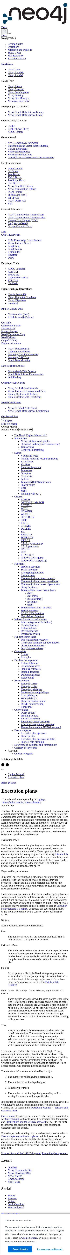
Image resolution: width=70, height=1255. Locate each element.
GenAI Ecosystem (10, 234)
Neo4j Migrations (17, 300)
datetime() (32, 595)
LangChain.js (15, 249)
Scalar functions (29, 569)
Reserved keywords (31, 467)
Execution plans (22, 730)
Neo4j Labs (14, 1181)
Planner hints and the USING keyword (41, 727)
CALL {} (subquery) (32, 543)
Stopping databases (31, 668)
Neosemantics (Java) (18, 314)
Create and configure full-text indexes (40, 642)
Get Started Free (9, 416)
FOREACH (27, 537)
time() (30, 604)
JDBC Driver (15, 177)
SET (23, 531)
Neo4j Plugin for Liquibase (22, 297)
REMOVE (26, 534)
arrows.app (13, 274)
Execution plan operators (33, 733)
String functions (29, 587)
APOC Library (15, 131)
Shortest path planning (32, 742)
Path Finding (14, 377)
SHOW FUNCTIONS (32, 558)
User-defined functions (32, 616)
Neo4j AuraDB (16, 72)
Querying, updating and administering (40, 444)
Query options (28, 712)
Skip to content (9, 423)
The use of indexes (30, 718)
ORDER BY (27, 517)
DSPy (11, 257)
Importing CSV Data (18, 357)
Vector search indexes (19, 151)
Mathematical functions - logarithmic (39, 581)
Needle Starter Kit (17, 294)
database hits (61, 854)
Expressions (27, 461)
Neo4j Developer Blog (13, 334)
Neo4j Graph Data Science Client (25, 115)
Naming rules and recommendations (39, 458)
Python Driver (15, 168)
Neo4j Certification (11, 402)
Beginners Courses (11, 343)
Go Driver (13, 171)
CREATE (26, 525)
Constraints (20, 651)
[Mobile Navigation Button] (9, 33)
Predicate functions (30, 566)
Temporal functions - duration (36, 607)
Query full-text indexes (32, 645)
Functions (19, 563)
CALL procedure (30, 546)
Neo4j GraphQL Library (20, 186)
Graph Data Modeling (19, 360)
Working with (31, 493)
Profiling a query (29, 715)
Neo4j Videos (8, 337)
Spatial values (28, 485)
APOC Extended (16, 268)
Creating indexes (29, 625)
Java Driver (14, 174)
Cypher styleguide (23, 753)
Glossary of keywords (25, 747)
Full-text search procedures (35, 639)
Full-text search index (25, 636)
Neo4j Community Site (20, 1170)
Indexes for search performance (30, 619)
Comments (26, 476)
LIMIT (24, 522)
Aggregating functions (32, 572)
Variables (25, 464)
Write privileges (29, 698)
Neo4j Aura (7, 64)
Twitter (11, 1195)
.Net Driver (14, 183)
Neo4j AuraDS (15, 75)
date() (30, 593)
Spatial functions (29, 610)
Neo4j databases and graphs (35, 441)
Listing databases (29, 663)
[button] (4, 31)
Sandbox (12, 1167)
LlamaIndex (14, 252)
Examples (26, 657)
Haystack (12, 254)
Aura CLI (13, 271)
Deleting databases (30, 674)
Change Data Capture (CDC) (23, 220)
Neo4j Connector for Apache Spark (26, 214)
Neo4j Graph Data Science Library (26, 112)
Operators (26, 473)
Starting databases (30, 671)
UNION (25, 549)
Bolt (10, 203)
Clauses (18, 496)
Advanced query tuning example (37, 724)
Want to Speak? (16, 1207)
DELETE (26, 528)
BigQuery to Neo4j (18, 223)
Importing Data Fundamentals (23, 354)
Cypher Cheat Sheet (18, 129)
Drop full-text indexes (32, 648)
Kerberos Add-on (17, 58)
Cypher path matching (32, 449)
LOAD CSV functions (32, 613)
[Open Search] (4, 31)
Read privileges (29, 695)
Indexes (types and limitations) (36, 622)
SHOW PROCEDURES (34, 560)
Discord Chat (8, 328)
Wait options (27, 677)
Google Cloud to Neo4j (20, 226)
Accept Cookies (20, 1249)
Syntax (17, 452)
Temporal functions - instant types (38, 590)
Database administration (33, 701)
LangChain (13, 246)
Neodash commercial (18, 101)
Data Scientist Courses (12, 365)
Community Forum (11, 325)
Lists (23, 487)
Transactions (27, 447)
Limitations (26, 706)
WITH (24, 508)
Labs (3, 231)
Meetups (12, 1198)
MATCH (25, 499)
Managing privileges (31, 689)
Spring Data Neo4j (17, 194)
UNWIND (26, 511)
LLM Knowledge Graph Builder (25, 240)
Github (11, 1201)
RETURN (26, 505)
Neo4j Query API (17, 200)
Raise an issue (8, 782)
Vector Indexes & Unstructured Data (26, 391)
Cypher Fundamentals (19, 351)
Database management (25, 660)
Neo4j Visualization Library (22, 189)
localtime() (32, 601)
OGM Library (15, 191)
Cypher (11, 126)
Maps (24, 490)
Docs (4, 27)
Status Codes (14, 52)
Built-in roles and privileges (35, 692)
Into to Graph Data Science (22, 371)
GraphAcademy (9, 340)
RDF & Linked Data (12, 308)
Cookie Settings (29, 1238)
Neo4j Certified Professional (22, 408)
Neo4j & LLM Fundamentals (23, 388)
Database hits (28, 736)
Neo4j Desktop (15, 95)
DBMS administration (32, 704)
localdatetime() (34, 598)
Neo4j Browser (16, 89)
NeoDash (13, 283)
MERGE (25, 540)
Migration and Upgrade (20, 49)
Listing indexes (28, 628)
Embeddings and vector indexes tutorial (28, 145)
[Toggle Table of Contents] (2, 769)
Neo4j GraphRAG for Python (23, 142)
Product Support (9, 331)
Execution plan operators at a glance (19, 1136)
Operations (13, 46)
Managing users (29, 683)
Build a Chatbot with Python (22, 394)
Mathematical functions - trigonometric (41, 584)
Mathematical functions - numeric (38, 578)
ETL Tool (13, 280)
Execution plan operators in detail (38, 739)
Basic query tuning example (35, 721)
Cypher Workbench (18, 277)
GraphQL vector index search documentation (31, 157)
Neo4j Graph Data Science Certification (28, 411)
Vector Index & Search (19, 243)
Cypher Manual (16, 774)
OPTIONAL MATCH (32, 502)
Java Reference (15, 55)
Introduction (20, 438)
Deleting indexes (29, 631)
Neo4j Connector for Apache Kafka (26, 217)
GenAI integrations (18, 148)
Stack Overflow (16, 1204)
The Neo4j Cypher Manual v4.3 (30, 435)
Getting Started (15, 44)
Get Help (6, 322)
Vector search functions (20, 154)
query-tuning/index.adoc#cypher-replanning (23, 800)
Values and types (29, 455)
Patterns (25, 479)
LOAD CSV (27, 555)
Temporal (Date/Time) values (36, 482)
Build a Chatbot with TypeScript (24, 397)
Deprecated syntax (30, 633)
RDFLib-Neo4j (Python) (20, 317)
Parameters (26, 470)
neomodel (13, 303)
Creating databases (30, 666)
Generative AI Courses (13, 382)
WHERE (25, 514)
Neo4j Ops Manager (18, 98)
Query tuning (21, 709)
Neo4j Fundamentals (18, 348)
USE (23, 552)
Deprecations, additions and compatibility (35, 744)
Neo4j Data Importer (18, 92)
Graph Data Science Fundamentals (25, 374)
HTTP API (13, 197)
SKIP (24, 520)
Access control (21, 680)
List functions (28, 575)
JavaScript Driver (17, 180)
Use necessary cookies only (50, 1249)
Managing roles (29, 686)
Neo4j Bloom (15, 86)
